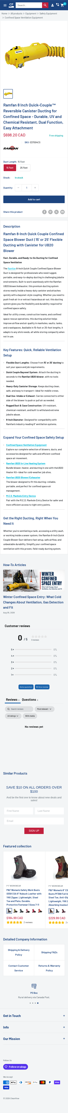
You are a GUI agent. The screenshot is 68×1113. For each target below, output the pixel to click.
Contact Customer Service (18, 968)
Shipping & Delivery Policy (19, 952)
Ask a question (26, 687)
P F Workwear (13, 885)
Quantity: (8, 187)
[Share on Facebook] (44, 211)
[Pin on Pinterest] (50, 211)
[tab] (30, 699)
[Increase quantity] (35, 187)
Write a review (42, 687)
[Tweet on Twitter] (56, 211)
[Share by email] (62, 211)
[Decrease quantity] (18, 187)
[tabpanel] (34, 733)
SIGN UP (34, 830)
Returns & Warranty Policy (49, 968)
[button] (62, 5)
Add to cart (34, 199)
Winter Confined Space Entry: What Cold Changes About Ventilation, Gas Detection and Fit (33, 602)
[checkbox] (30, 716)
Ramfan (12, 268)
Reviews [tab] (12, 699)
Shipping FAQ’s (49, 952)
